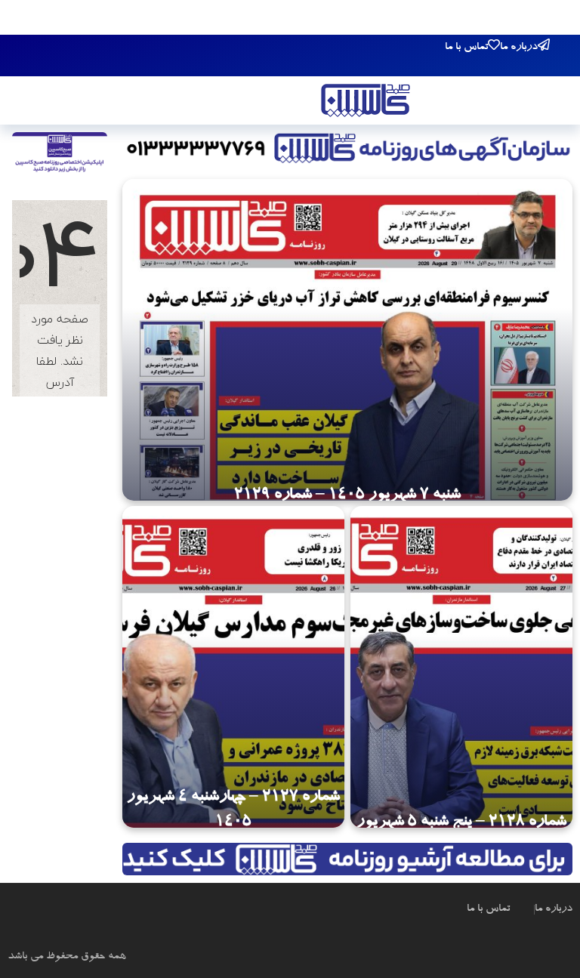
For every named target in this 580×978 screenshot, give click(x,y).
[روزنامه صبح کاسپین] (365, 103)
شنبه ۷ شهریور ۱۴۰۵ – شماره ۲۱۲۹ (347, 495)
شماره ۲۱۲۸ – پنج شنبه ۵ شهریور (461, 822)
